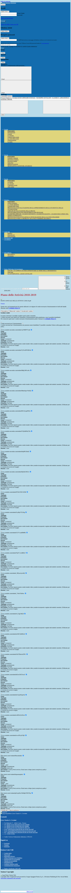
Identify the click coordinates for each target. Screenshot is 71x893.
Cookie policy (8, 853)
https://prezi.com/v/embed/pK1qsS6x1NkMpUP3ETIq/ (16, 793)
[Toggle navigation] (14, 107)
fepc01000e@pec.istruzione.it (22, 832)
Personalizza (4, 311)
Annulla (3, 96)
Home (67, 276)
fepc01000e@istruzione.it (22, 831)
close (2, 114)
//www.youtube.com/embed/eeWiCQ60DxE (13, 634)
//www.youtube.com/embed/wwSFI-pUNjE (13, 735)
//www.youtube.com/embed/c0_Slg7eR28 (12, 613)
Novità (67, 278)
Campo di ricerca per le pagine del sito (11, 288)
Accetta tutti (27, 311)
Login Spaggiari (45, 43)
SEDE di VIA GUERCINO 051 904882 (18, 826)
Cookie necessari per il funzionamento (11, 323)
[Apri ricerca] (56, 107)
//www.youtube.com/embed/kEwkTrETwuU (13, 674)
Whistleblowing (8, 862)
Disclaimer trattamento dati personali (11, 878)
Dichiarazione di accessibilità (12, 859)
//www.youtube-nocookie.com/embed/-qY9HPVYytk (15, 330)
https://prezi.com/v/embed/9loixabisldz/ (11, 755)
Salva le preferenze (14, 810)
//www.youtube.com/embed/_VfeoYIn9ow (13, 593)
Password (19, 15)
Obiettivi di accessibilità (10, 861)
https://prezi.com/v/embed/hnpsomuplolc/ (12, 774)
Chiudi (3, 53)
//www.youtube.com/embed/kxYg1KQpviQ (13, 695)
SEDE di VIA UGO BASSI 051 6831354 (18, 827)
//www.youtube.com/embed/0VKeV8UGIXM (13, 492)
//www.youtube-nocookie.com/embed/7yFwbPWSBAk (16, 350)
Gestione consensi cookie (11, 864)
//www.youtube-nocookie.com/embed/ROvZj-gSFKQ (16, 411)
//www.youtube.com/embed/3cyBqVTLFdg (13, 512)
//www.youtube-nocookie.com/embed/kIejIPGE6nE (15, 451)
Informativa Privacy (9, 856)
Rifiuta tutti (15, 311)
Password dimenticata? (7, 18)
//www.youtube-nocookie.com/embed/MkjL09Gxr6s (15, 370)
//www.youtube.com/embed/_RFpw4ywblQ (13, 573)
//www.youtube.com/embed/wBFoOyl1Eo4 (13, 715)
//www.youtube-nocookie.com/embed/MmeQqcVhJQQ (16, 390)
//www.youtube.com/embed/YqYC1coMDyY (13, 553)
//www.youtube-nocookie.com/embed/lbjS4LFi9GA (15, 472)
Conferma (9, 96)
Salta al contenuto (5, 1)
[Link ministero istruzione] (8, 3)
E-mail (19, 40)
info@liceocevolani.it (21, 829)
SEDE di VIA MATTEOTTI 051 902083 (18, 824)
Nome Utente (20, 13)
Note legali (7, 855)
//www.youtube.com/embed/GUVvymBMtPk (13, 532)
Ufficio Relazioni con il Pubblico (13, 858)
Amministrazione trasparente (12, 865)
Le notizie (67, 282)
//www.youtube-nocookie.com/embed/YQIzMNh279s (16, 431)
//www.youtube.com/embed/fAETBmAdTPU (13, 654)
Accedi (3, 4)
